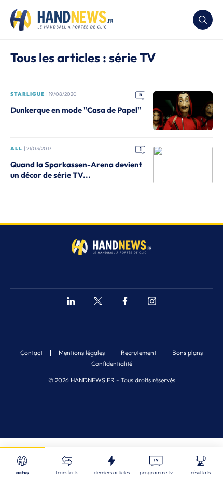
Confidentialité (111, 364)
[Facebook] (125, 302)
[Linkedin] (71, 302)
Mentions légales (82, 353)
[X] (98, 302)
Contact (31, 353)
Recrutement (138, 353)
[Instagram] (152, 302)
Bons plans (187, 353)
